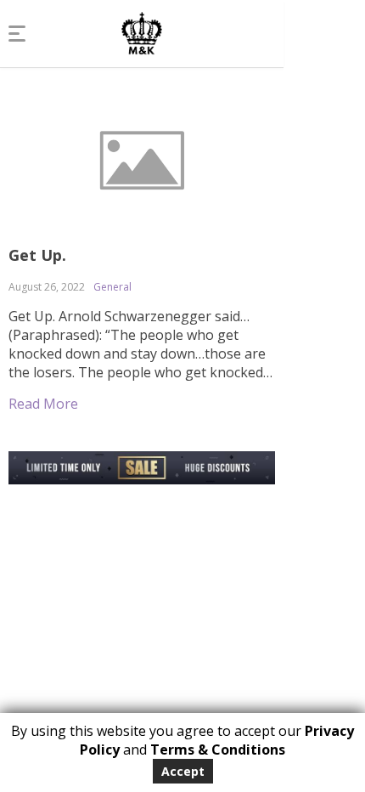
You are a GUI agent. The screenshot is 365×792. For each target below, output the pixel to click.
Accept (183, 771)
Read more (43, 403)
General (112, 287)
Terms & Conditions (217, 749)
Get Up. (37, 255)
